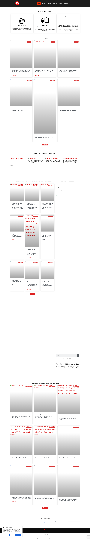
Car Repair (43, 3)
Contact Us (66, 3)
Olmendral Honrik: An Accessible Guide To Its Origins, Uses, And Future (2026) (35, 161)
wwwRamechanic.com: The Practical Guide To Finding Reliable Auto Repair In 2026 (45, 72)
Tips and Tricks (55, 3)
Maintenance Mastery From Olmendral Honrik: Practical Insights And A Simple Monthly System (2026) (18, 163)
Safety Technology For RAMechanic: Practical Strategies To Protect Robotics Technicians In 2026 (71, 161)
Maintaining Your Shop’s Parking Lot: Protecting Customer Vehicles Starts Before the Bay (32, 284)
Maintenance (49, 3)
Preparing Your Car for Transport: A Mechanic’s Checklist (17, 235)
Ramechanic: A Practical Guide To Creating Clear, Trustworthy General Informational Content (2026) (43, 416)
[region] (12, 531)
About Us (60, 3)
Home (39, 3)
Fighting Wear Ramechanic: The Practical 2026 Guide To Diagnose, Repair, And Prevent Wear (53, 161)
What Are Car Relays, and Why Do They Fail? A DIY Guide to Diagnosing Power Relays (21, 71)
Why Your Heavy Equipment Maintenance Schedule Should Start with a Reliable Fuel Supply (32, 252)
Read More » (14, 75)
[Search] (78, 355)
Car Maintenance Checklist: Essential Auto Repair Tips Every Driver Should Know (47, 236)
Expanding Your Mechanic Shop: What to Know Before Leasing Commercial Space (68, 418)
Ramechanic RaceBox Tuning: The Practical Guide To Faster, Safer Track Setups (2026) (21, 416)
